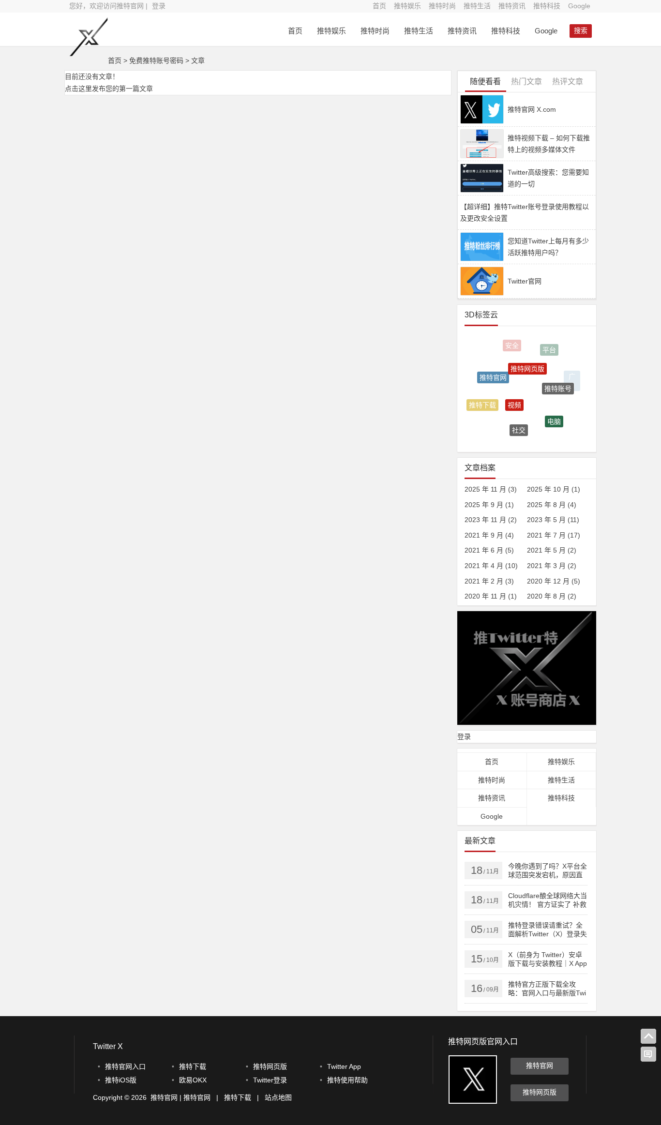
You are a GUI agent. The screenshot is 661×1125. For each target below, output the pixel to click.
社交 (519, 424)
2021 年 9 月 (484, 535)
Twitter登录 (270, 1080)
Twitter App (344, 1066)
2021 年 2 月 (484, 581)
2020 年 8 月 (546, 596)
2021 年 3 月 (546, 566)
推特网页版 (527, 359)
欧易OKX (193, 1080)
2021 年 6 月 (484, 550)
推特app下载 (502, 431)
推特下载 (482, 402)
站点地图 (278, 1097)
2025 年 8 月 (546, 505)
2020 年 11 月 (485, 596)
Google (579, 6)
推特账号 (557, 380)
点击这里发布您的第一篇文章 (109, 88)
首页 (379, 6)
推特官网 (493, 370)
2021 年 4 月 (484, 566)
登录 (158, 6)
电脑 (554, 416)
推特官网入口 (125, 1066)
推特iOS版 (120, 1080)
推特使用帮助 (347, 1080)
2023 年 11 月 (485, 520)
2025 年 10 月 (548, 489)
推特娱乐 (407, 6)
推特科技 (546, 6)
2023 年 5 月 (546, 520)
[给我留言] (648, 1054)
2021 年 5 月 (546, 550)
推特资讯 (512, 6)
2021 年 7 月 (546, 535)
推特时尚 (442, 6)
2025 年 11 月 (485, 489)
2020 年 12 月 (548, 581)
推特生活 (477, 6)
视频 (514, 394)
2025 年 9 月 (484, 505)
